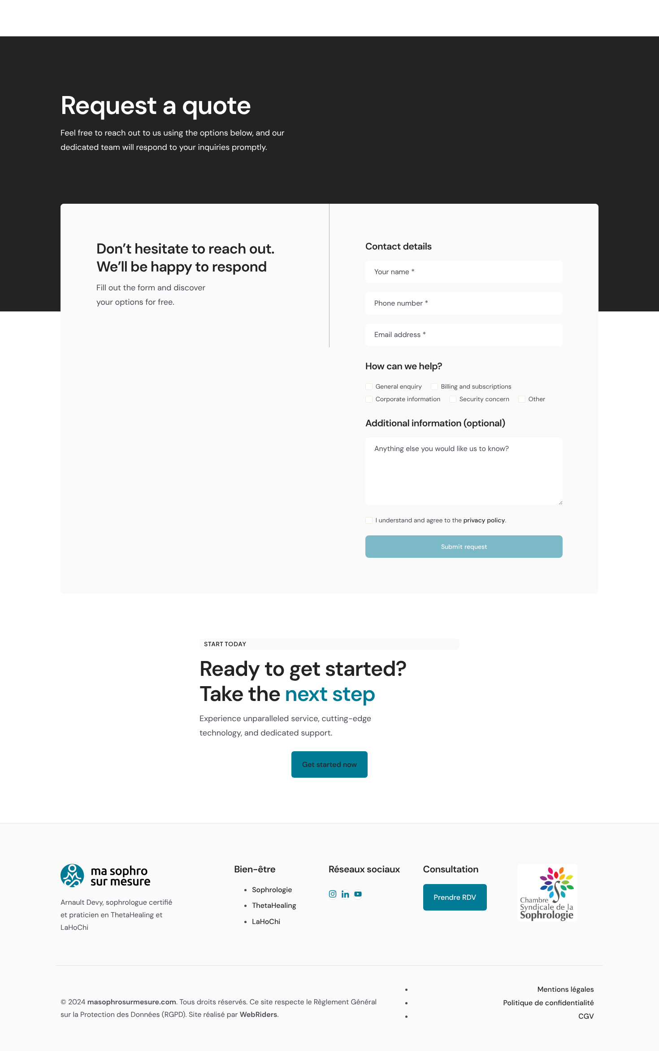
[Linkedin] (345, 894)
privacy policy (484, 521)
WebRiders (258, 1014)
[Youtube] (358, 894)
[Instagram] (333, 894)
